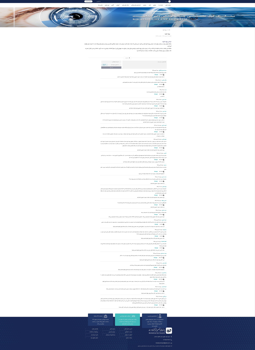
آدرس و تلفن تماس (128, 329)
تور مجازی (107, 5)
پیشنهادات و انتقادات (93, 332)
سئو (146, 346)
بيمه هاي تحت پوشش (110, 335)
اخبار (150, 5)
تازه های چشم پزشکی (136, 5)
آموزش (117, 5)
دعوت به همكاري (128, 332)
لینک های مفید (125, 5)
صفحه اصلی (168, 5)
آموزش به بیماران (128, 335)
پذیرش (144, 5)
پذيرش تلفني (112, 329)
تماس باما (100, 5)
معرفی (154, 5)
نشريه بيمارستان (94, 335)
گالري (112, 5)
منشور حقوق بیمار (94, 337)
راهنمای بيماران (95, 329)
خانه (168, 30)
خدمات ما (161, 5)
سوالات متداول (129, 337)
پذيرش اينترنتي (112, 332)
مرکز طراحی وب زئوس (141, 346)
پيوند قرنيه (164, 30)
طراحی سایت (149, 346)
